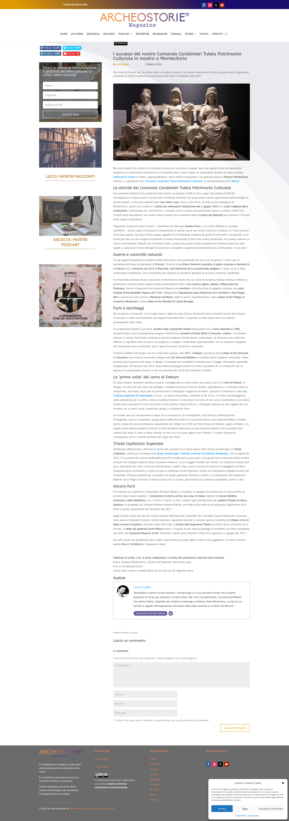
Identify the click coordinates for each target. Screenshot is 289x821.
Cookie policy (101, 766)
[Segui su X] (216, 5)
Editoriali (154, 764)
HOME (63, 33)
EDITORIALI (93, 33)
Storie (153, 794)
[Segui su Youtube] (222, 5)
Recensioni (121, 43)
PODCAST (124, 33)
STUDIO (203, 33)
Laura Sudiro (122, 64)
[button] (282, 783)
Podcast (154, 774)
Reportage (155, 779)
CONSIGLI (176, 33)
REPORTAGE (142, 33)
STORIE (189, 33)
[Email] (170, 613)
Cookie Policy (240, 815)
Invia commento (235, 728)
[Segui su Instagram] (210, 5)
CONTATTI (217, 33)
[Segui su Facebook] (204, 5)
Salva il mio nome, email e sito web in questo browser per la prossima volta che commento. (163, 720)
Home (153, 759)
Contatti (154, 800)
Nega (244, 808)
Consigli (154, 789)
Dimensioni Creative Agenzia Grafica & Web (92, 808)
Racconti (154, 769)
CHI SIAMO (77, 33)
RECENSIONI (160, 33)
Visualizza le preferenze (271, 808)
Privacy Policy (253, 815)
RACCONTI (109, 33)
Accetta (222, 808)
